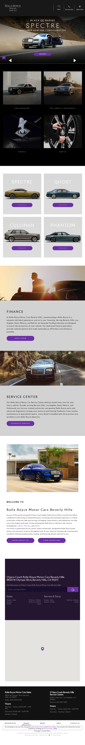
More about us (20, 540)
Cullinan (20, 526)
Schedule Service (20, 423)
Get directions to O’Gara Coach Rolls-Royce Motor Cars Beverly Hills (34, 585)
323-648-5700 (16, 700)
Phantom (27, 526)
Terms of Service (39, 727)
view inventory (51, 540)
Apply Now (20, 338)
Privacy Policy (51, 727)
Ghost (37, 526)
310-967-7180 (61, 702)
